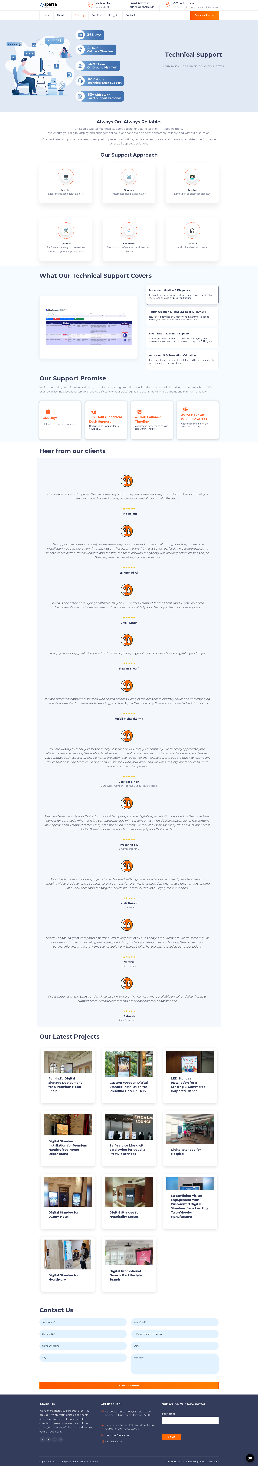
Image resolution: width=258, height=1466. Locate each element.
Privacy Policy (173, 1461)
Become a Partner (205, 15)
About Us (62, 15)
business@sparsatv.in (141, 7)
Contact (130, 15)
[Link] (129, 1072)
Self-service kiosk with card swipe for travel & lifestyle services (127, 1150)
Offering (80, 15)
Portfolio (97, 15)
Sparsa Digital (71, 1461)
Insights (114, 15)
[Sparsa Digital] (48, 5)
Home (46, 15)
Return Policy (189, 1461)
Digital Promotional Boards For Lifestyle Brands (126, 1275)
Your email (169, 1413)
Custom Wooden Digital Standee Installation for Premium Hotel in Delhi (129, 1087)
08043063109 (103, 7)
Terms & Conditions (208, 1461)
